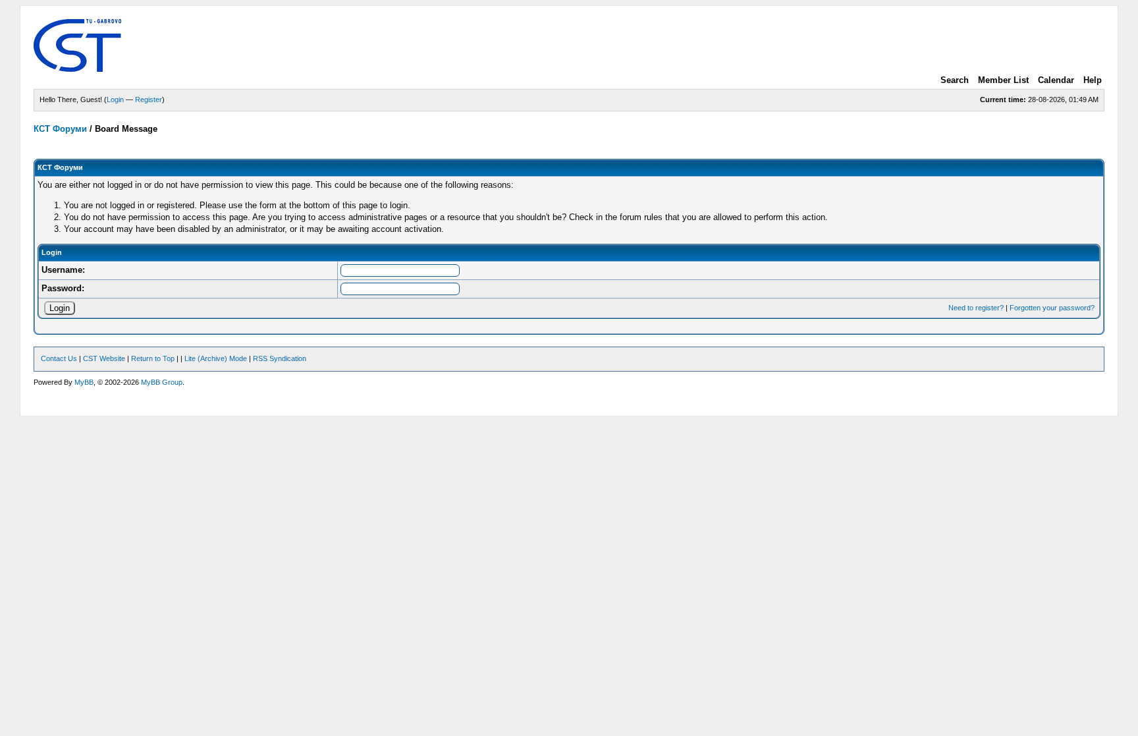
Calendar (1056, 80)
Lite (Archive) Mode (215, 358)
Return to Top (153, 358)
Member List (1003, 80)
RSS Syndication (279, 358)
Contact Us (59, 358)
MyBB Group (161, 382)
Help (1092, 80)
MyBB (84, 382)
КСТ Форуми (60, 129)
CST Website (104, 358)
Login (115, 99)
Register (148, 99)
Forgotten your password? (1052, 308)
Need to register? (976, 308)
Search (954, 80)
